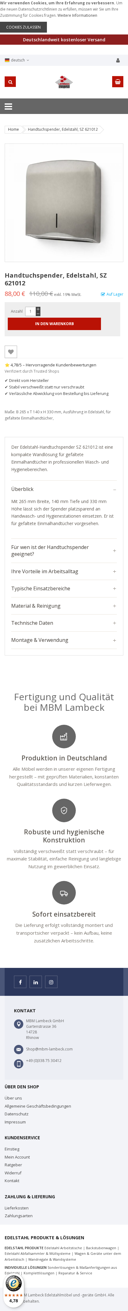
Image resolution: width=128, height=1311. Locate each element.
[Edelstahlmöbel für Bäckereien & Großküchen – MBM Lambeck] (64, 82)
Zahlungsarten (19, 1215)
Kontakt (12, 1180)
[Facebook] (20, 982)
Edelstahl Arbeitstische (63, 1247)
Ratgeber (13, 1165)
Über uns (13, 1098)
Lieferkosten (17, 1208)
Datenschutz (17, 1114)
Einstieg (12, 1149)
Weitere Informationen (77, 15)
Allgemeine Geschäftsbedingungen (38, 1106)
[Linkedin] (36, 982)
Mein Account (17, 1157)
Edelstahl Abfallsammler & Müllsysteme (38, 1253)
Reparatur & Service (75, 1273)
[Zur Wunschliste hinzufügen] (11, 352)
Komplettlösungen (39, 1273)
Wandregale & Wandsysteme (52, 1259)
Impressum (15, 1122)
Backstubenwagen (101, 1247)
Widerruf (13, 1173)
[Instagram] (51, 982)
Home (13, 129)
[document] (64, 16)
